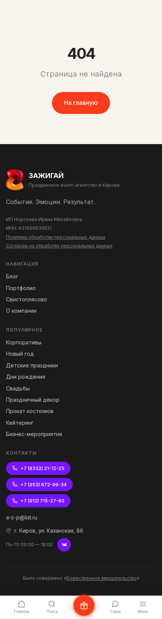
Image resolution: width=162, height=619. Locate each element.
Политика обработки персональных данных (55, 237)
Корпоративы (23, 342)
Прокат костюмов (29, 411)
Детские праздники (32, 365)
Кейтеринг (20, 422)
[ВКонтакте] (64, 544)
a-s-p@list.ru (21, 517)
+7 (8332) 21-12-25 (42, 468)
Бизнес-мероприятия (34, 434)
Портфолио (21, 288)
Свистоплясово (26, 299)
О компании (21, 310)
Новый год (20, 353)
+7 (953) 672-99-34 (43, 484)
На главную (81, 102)
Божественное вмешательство (101, 578)
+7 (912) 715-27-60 (42, 501)
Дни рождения (25, 376)
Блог (12, 276)
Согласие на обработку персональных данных (59, 246)
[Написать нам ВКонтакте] (84, 605)
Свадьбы (18, 388)
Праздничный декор (33, 399)
